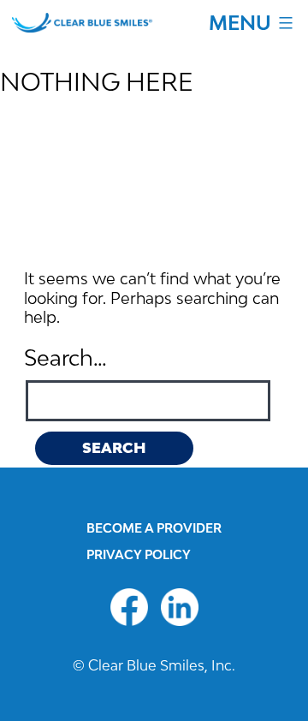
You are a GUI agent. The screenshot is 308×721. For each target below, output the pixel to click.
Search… (65, 357)
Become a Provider (154, 528)
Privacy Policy (138, 554)
